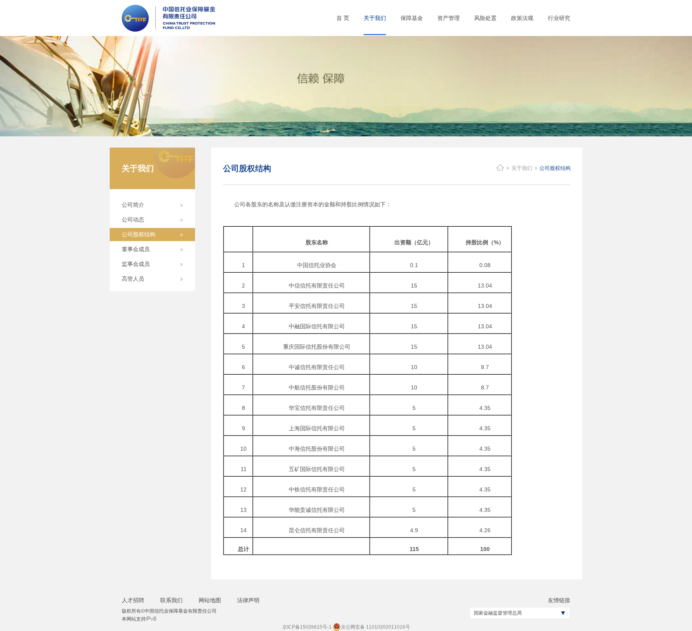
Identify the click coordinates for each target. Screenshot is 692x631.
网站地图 (210, 600)
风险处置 (485, 18)
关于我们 (375, 18)
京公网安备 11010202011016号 (375, 627)
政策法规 (522, 18)
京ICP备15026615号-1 (307, 627)
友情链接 (559, 600)
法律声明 (248, 600)
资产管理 (448, 18)
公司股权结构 (555, 168)
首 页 (342, 18)
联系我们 (171, 600)
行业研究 (559, 18)
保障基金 (411, 18)
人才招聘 (133, 600)
